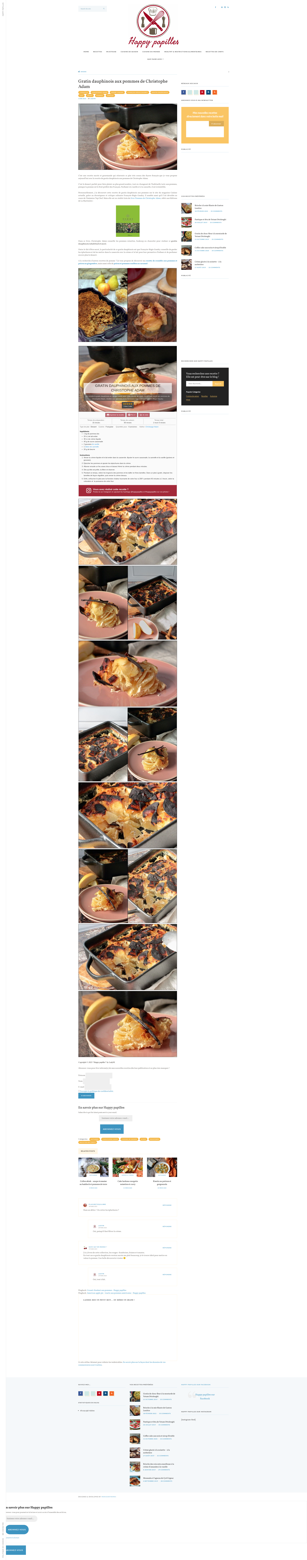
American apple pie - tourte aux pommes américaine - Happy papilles (116, 1293)
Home (86, 52)
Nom (80, 1081)
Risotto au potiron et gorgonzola (162, 1183)
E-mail (81, 1087)
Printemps (154, 1139)
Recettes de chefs (215, 52)
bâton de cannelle (92, 447)
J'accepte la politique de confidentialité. (97, 1091)
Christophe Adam (99, 92)
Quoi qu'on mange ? (98, 1247)
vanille (110, 95)
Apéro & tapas (128, 1175)
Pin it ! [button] (133, 415)
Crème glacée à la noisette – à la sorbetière (208, 263)
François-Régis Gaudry (137, 92)
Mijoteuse (111, 52)
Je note (145, 415)
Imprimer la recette (116, 415)
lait (81, 95)
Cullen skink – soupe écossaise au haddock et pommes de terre (93, 1183)
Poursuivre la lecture (11, 1538)
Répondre (167, 1205)
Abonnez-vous (112, 1129)
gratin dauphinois (160, 92)
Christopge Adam (152, 427)
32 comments (214, 267)
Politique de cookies (3, 1548)
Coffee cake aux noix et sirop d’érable (210, 247)
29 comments (164, 1470)
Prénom (81, 1075)
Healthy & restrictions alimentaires (182, 52)
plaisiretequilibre (97, 1204)
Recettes (97, 52)
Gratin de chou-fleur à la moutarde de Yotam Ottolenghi (211, 235)
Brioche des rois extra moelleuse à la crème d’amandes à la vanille (158, 1465)
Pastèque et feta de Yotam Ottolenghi (210, 219)
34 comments (217, 250)
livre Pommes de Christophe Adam (146, 198)
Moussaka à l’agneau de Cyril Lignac (158, 1478)
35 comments (216, 211)
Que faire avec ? (155, 59)
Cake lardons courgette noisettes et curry (128, 1183)
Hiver (143, 1139)
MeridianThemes (109, 1496)
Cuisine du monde (151, 52)
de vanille (95, 444)
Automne (95, 1139)
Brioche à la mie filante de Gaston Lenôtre (209, 207)
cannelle (84, 92)
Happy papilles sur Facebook (196, 1384)
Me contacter (3, 1528)
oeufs (89, 95)
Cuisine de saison (129, 52)
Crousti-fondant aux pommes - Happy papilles (106, 1290)
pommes (99, 95)
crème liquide (117, 92)
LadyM (93, 98)
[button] (124, 404)
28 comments (166, 1481)
